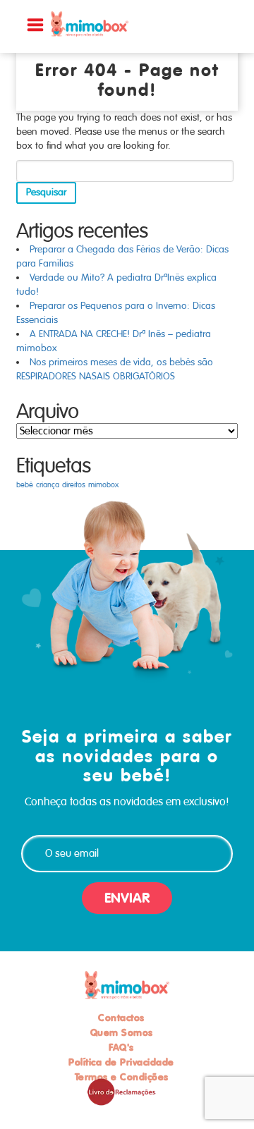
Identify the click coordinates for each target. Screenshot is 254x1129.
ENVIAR (127, 898)
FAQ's (121, 1047)
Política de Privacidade (121, 1062)
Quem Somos (121, 1032)
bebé (24, 484)
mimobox (103, 484)
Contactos (121, 1017)
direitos (73, 484)
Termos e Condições (122, 1076)
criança (47, 484)
